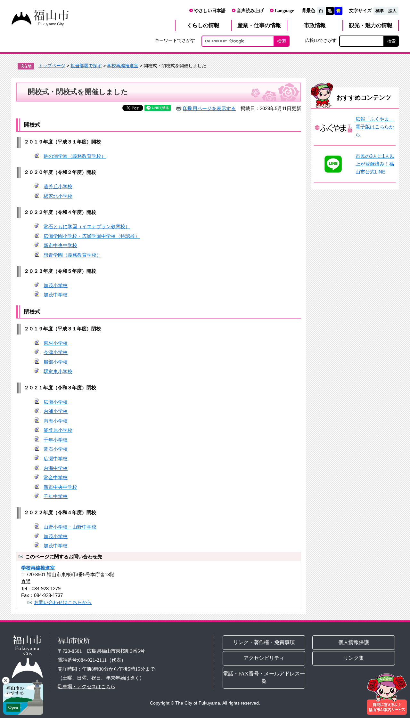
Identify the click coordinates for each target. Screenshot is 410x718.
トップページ (51, 65)
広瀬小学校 (56, 402)
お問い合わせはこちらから (63, 602)
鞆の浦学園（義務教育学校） (75, 156)
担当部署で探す (86, 65)
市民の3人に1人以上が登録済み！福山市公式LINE (375, 163)
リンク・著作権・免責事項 (264, 642)
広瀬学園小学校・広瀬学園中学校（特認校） (92, 236)
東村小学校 (56, 343)
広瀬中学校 (56, 458)
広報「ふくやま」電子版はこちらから (375, 126)
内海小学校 (56, 421)
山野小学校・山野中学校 (70, 526)
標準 (379, 10)
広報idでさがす (321, 40)
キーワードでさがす (175, 40)
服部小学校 (56, 362)
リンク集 (354, 658)
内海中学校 (56, 468)
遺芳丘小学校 (58, 186)
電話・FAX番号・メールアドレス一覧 (264, 677)
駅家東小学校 (58, 371)
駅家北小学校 (58, 196)
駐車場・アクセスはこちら (86, 686)
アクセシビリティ (263, 658)
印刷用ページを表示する (209, 108)
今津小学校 (56, 352)
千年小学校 (56, 439)
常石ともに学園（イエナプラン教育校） (87, 226)
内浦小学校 (56, 411)
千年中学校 (56, 496)
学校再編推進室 (122, 65)
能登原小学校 (58, 430)
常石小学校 (56, 449)
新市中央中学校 (60, 245)
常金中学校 (56, 477)
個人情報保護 (354, 642)
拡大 (392, 10)
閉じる (6, 680)
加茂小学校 (56, 285)
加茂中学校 (56, 294)
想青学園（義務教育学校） (72, 255)
